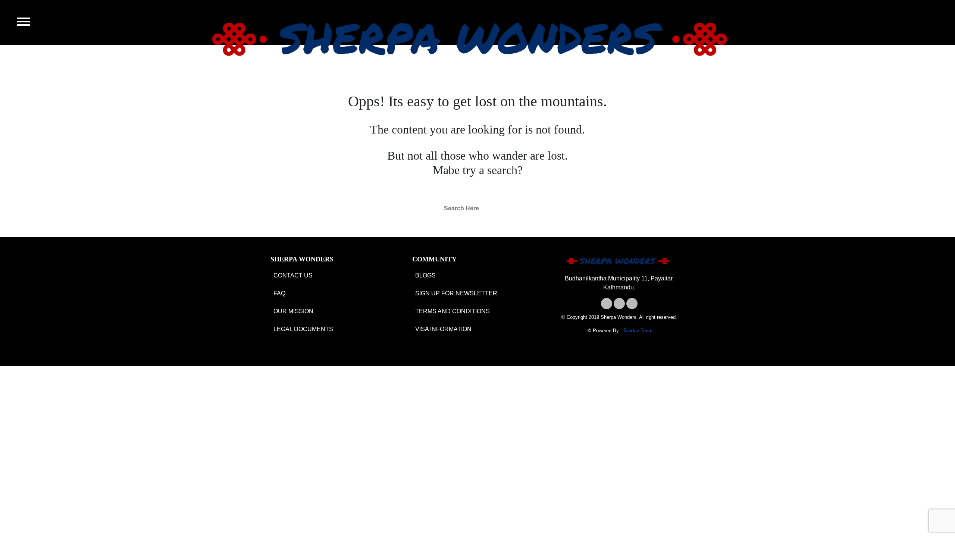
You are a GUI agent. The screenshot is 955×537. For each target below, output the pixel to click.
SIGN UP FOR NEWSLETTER (456, 293)
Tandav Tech (637, 330)
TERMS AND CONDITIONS (452, 311)
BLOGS (425, 275)
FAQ (279, 293)
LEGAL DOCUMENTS (303, 329)
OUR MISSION (293, 311)
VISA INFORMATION (443, 329)
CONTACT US (293, 275)
